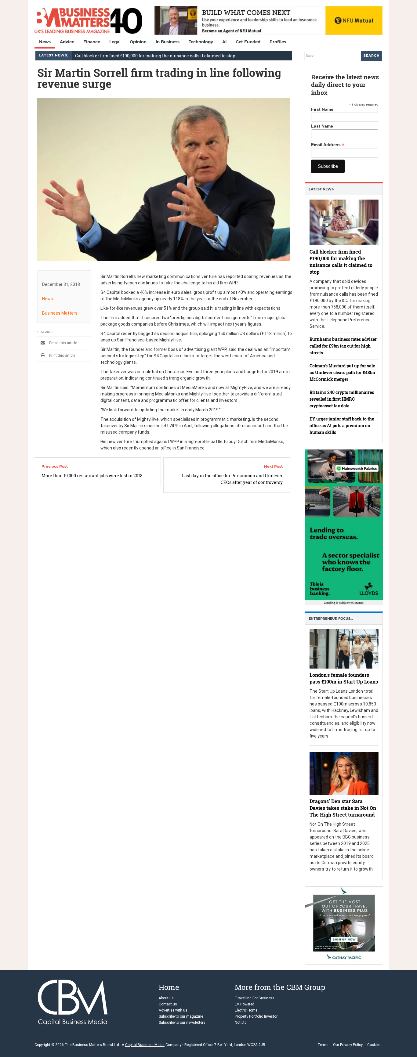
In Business (167, 41)
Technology (201, 41)
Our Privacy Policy (348, 1045)
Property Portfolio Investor (256, 1016)
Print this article (61, 355)
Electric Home (246, 1010)
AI (224, 41)
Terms (322, 1045)
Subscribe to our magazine (181, 1016)
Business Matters (60, 313)
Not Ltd (241, 1022)
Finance (91, 41)
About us (166, 998)
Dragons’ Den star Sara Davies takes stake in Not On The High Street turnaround (343, 808)
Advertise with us (173, 1010)
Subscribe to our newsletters (182, 1022)
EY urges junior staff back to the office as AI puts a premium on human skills (342, 425)
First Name (322, 109)
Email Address (327, 145)
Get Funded (248, 41)
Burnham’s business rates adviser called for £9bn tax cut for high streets (343, 345)
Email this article (62, 343)
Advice (67, 41)
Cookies (374, 1045)
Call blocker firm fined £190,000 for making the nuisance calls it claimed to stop (155, 56)
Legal (115, 41)
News (45, 41)
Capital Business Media (145, 1045)
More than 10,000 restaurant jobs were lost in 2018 (92, 475)
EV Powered (244, 1004)
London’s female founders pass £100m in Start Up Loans (344, 678)
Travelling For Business (254, 998)
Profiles (278, 41)
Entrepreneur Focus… (331, 618)
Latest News (321, 189)
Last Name (322, 126)
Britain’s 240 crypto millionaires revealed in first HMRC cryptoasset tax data (342, 399)
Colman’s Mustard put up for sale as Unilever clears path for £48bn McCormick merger (342, 372)
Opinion (138, 41)
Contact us (168, 1004)
